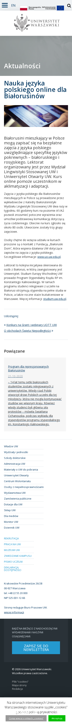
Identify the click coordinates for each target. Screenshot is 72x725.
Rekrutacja (11, 538)
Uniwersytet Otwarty (16, 475)
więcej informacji (14, 612)
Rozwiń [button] (5, 4)
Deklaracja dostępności (12, 569)
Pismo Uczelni (13, 561)
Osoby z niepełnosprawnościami (24, 487)
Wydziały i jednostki (16, 452)
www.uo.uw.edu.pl (49, 257)
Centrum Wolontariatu (17, 481)
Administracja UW (14, 464)
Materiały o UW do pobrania (21, 469)
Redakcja (17, 689)
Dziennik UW (11, 527)
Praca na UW (12, 544)
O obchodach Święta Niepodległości (27, 331)
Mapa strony (19, 685)
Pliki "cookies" (20, 681)
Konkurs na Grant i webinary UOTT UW (31, 325)
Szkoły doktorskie (15, 458)
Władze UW (11, 446)
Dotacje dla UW (13, 504)
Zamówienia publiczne (17, 498)
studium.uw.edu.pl (54, 299)
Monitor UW (11, 522)
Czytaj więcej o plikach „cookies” (26, 718)
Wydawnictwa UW (15, 493)
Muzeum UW (12, 550)
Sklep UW (10, 510)
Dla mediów (11, 516)
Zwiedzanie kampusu (18, 556)
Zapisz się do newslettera (36, 648)
